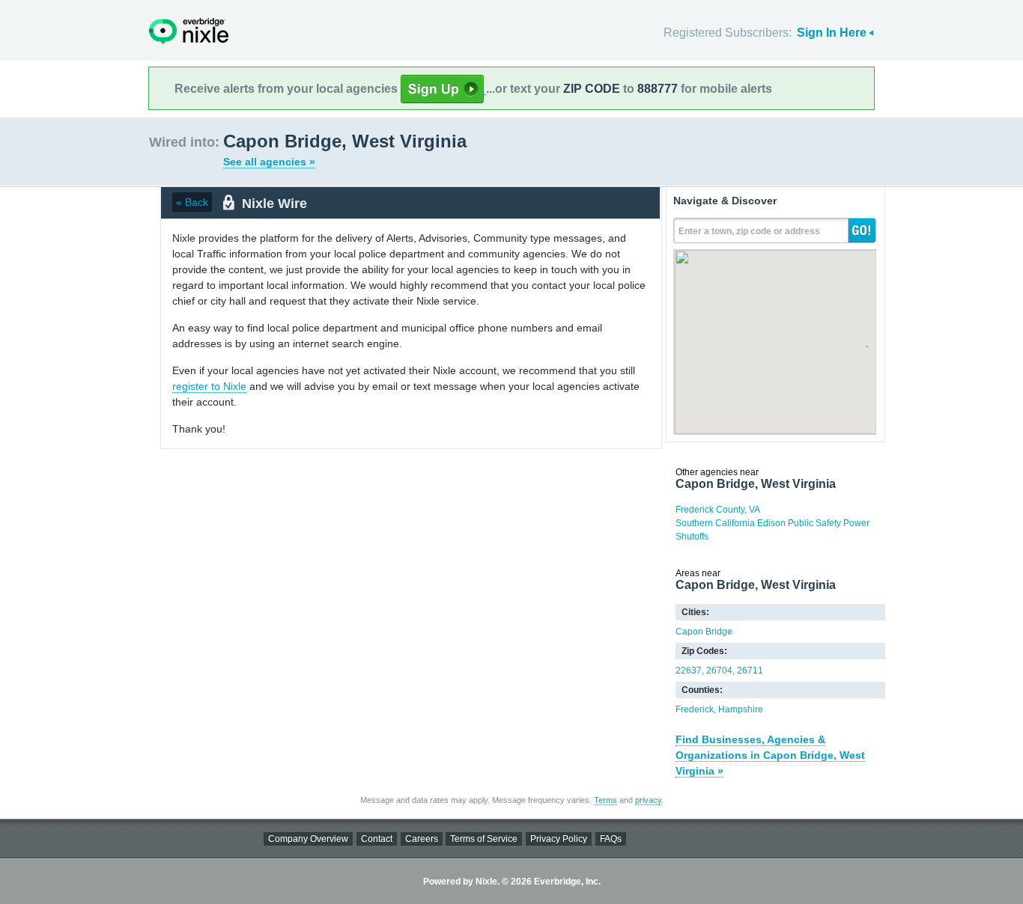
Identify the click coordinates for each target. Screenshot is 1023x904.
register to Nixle (209, 386)
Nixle (188, 31)
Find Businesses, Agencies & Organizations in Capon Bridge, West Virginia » (770, 755)
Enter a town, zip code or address (749, 231)
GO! (862, 230)
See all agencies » (269, 162)
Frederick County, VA (718, 509)
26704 (719, 670)
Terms (605, 799)
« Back (192, 202)
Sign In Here (831, 32)
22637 (689, 670)
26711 (750, 670)
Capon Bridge (704, 631)
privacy (648, 799)
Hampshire (740, 709)
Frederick (695, 709)
